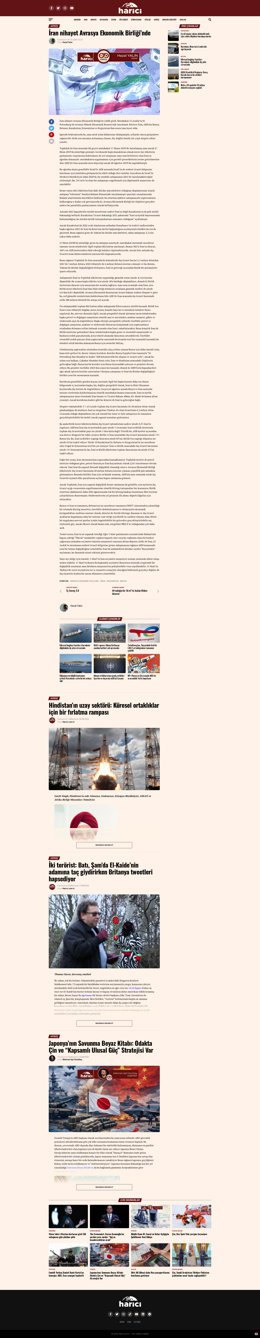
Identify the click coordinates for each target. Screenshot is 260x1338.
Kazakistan (113, 581)
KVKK (129, 1321)
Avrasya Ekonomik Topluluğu (85, 581)
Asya (85, 19)
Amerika (77, 19)
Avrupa (93, 19)
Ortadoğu (104, 19)
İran (103, 581)
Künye (122, 1321)
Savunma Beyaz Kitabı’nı (80, 1167)
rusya (124, 581)
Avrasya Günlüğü (169, 19)
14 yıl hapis (135, 988)
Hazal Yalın (67, 42)
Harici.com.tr (69, 722)
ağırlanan (87, 995)
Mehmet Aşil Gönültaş (72, 1059)
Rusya (113, 19)
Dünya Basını (136, 19)
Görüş (156, 19)
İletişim (137, 1321)
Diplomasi (123, 19)
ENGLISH (183, 19)
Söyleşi (148, 19)
